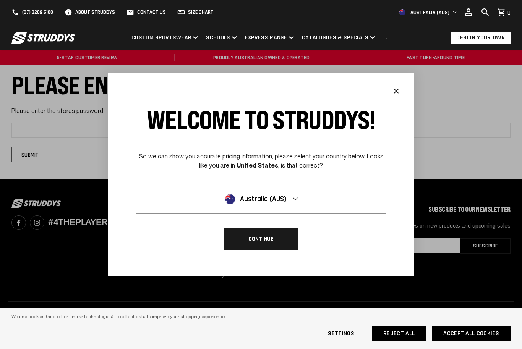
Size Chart (201, 12)
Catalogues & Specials (335, 37)
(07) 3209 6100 (37, 12)
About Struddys (95, 12)
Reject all (399, 334)
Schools (218, 37)
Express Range (266, 37)
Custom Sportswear (161, 37)
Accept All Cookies (471, 334)
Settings (341, 334)
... (387, 38)
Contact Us (151, 12)
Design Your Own (480, 38)
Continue (261, 239)
